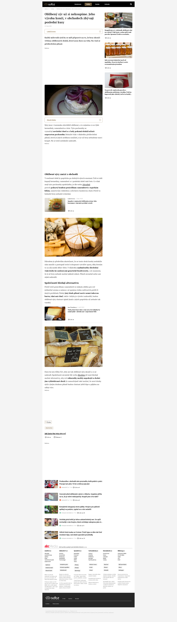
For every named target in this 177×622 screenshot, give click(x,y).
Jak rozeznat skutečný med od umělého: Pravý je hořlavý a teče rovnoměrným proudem (116, 62)
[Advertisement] (74, 62)
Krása (104, 555)
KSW (119, 560)
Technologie (62, 560)
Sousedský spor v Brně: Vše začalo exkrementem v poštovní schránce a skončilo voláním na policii (109, 585)
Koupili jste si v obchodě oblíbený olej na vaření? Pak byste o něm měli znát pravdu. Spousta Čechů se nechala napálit (118, 32)
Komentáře (62, 555)
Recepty (90, 558)
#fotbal (77, 567)
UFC (119, 558)
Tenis (75, 561)
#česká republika (64, 567)
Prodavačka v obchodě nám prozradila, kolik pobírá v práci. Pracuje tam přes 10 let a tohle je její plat (81, 482)
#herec (106, 567)
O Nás (63, 598)
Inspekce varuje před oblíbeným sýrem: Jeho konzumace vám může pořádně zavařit (82, 202)
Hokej (75, 558)
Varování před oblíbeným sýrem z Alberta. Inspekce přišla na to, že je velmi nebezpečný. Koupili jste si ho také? (80, 495)
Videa (119, 556)
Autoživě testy (48, 555)
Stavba (97, 4)
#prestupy (77, 570)
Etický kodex (56, 603)
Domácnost (78, 4)
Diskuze (58, 437)
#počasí (106, 564)
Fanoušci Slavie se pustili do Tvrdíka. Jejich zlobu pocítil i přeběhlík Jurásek (80, 576)
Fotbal (75, 556)
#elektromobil (49, 567)
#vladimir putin (64, 564)
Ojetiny (46, 556)
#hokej (76, 565)
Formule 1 (76, 555)
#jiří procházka (122, 564)
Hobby (88, 4)
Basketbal (76, 553)
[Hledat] (131, 4)
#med (90, 570)
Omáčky (90, 555)
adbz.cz (46, 9)
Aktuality (47, 553)
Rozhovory (62, 556)
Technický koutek (49, 560)
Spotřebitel (62, 558)
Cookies (47, 603)
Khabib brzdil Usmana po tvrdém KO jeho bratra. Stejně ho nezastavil (124, 583)
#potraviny (49, 428)
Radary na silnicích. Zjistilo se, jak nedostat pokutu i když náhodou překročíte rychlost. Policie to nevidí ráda (65, 577)
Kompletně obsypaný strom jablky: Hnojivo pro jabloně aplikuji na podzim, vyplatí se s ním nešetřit (79, 508)
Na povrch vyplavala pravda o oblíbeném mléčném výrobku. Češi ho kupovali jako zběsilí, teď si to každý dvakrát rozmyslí (118, 92)
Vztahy (105, 560)
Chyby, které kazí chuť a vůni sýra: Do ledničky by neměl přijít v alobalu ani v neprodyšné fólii (84, 311)
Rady (46, 558)
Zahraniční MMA (122, 553)
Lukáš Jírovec (51, 31)
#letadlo (106, 570)
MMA (75, 560)
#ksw (120, 567)
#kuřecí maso (93, 564)
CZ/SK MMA (121, 555)
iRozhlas (81, 375)
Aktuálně (86, 184)
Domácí (61, 553)
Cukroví (90, 553)
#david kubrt (49, 570)
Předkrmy (90, 556)
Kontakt (77, 598)
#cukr (90, 567)
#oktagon (121, 570)
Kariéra (70, 598)
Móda (104, 558)
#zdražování (63, 570)
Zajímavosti (48, 561)
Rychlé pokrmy (92, 560)
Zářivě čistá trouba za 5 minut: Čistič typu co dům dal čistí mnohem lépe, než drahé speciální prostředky (80, 533)
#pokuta (48, 565)
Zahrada (107, 4)
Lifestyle (105, 556)
